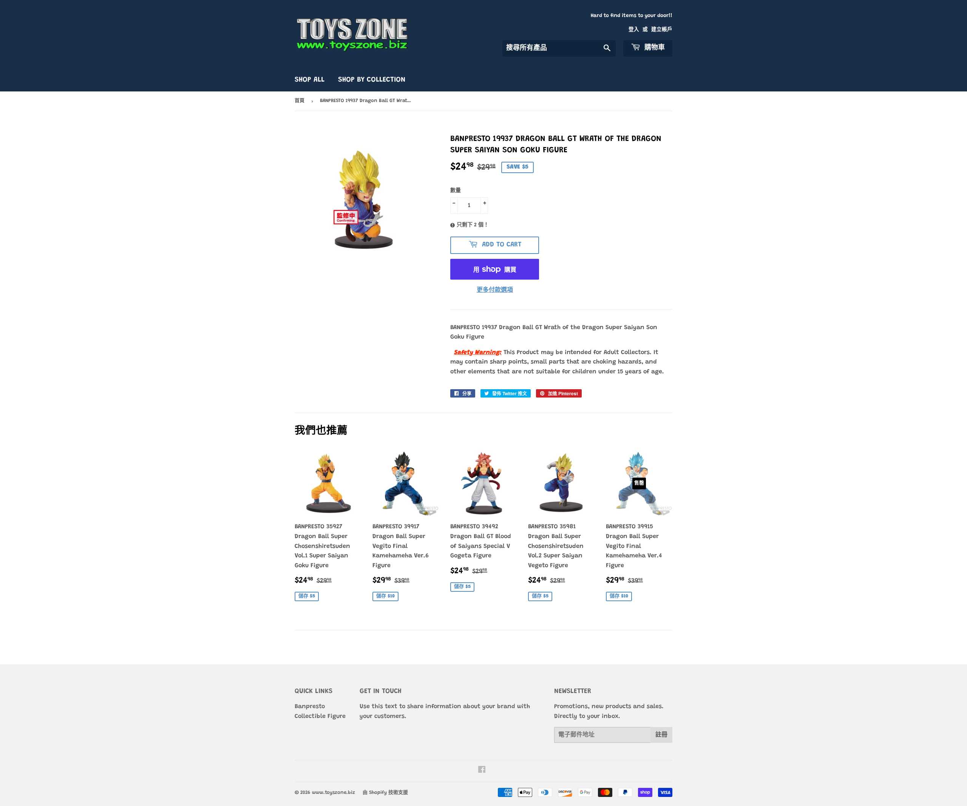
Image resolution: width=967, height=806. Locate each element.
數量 (455, 190)
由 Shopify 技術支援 (385, 792)
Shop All (309, 80)
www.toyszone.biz (333, 792)
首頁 (299, 100)
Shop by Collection (371, 80)
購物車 (653, 48)
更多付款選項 (495, 290)
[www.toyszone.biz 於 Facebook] (482, 771)
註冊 (661, 735)
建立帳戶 (661, 29)
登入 (634, 29)
